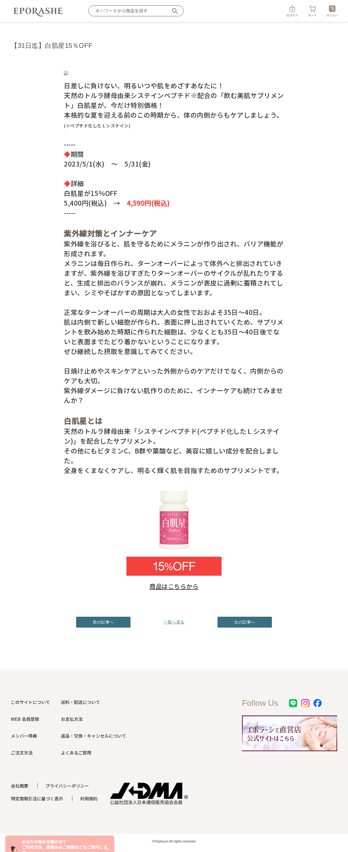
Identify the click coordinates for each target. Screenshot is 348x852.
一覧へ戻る (174, 622)
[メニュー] (332, 8)
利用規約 (89, 798)
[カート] (313, 9)
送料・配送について (80, 702)
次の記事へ (244, 622)
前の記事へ (103, 622)
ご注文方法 (22, 752)
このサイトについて (30, 702)
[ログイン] (292, 9)
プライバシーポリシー (67, 785)
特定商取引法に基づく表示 (37, 798)
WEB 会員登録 (25, 719)
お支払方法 (72, 719)
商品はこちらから (174, 586)
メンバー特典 (24, 735)
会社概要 (19, 785)
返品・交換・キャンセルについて (93, 735)
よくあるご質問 (76, 752)
